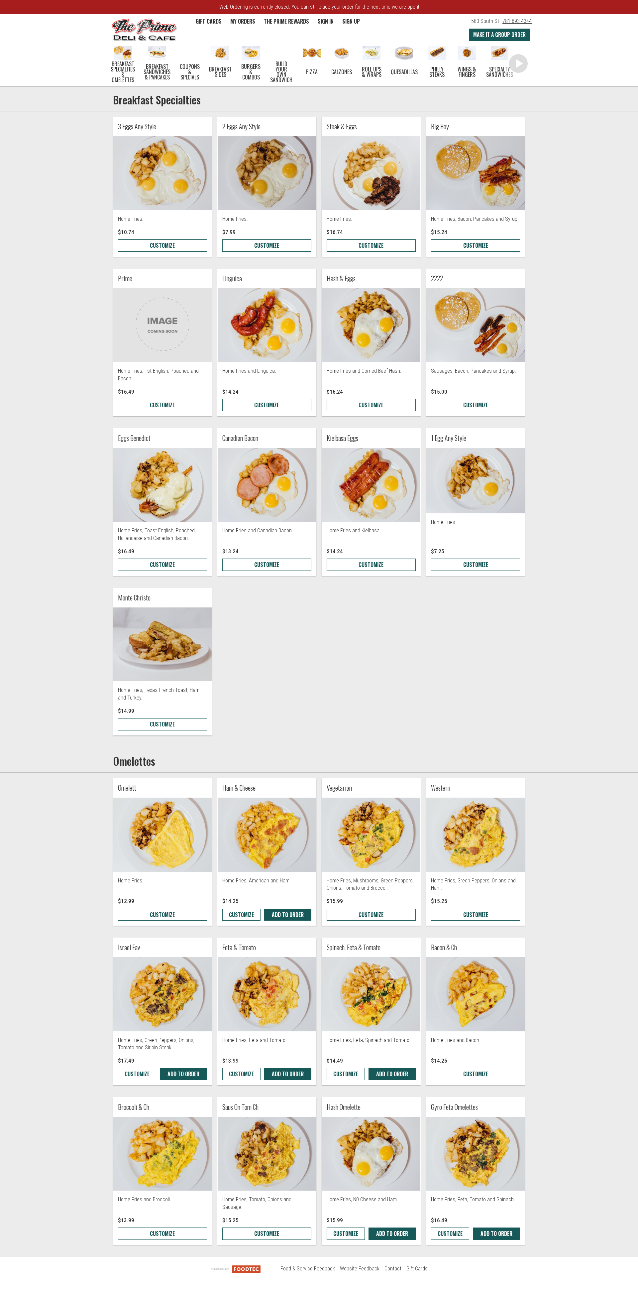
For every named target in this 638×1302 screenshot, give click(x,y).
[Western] (475, 834)
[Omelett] (162, 834)
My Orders (242, 21)
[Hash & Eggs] (371, 325)
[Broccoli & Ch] (162, 1153)
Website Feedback (359, 1268)
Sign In (326, 21)
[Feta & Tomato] (266, 994)
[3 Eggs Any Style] (162, 173)
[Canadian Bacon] (266, 485)
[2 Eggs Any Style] (266, 173)
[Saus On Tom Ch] (266, 1153)
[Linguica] (266, 325)
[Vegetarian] (371, 834)
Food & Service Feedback (307, 1268)
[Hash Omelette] (371, 1153)
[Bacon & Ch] (475, 994)
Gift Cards (417, 1268)
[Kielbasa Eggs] (371, 485)
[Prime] (162, 325)
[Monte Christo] (162, 644)
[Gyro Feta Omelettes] (475, 1153)
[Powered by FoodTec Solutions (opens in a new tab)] (236, 1268)
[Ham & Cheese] (266, 834)
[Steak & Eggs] (371, 173)
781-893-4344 (517, 21)
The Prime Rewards (286, 21)
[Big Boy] (475, 173)
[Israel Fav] (162, 994)
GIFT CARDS (209, 21)
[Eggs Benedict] (162, 485)
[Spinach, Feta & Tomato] (371, 994)
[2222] (475, 325)
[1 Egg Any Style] (475, 481)
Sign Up (351, 21)
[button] (143, 29)
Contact (392, 1268)
